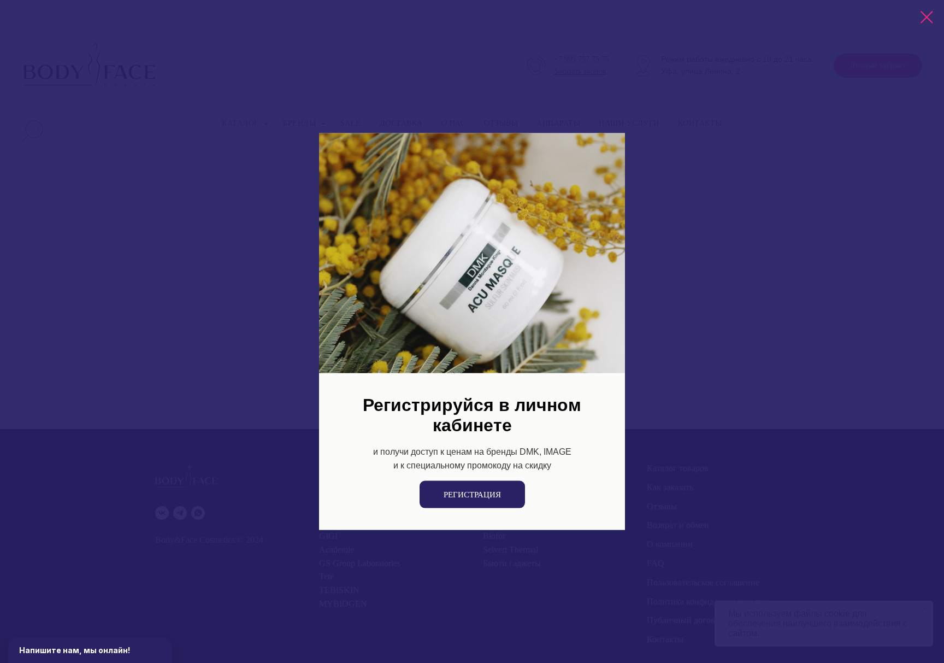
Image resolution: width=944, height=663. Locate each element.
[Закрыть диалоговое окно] (927, 17)
